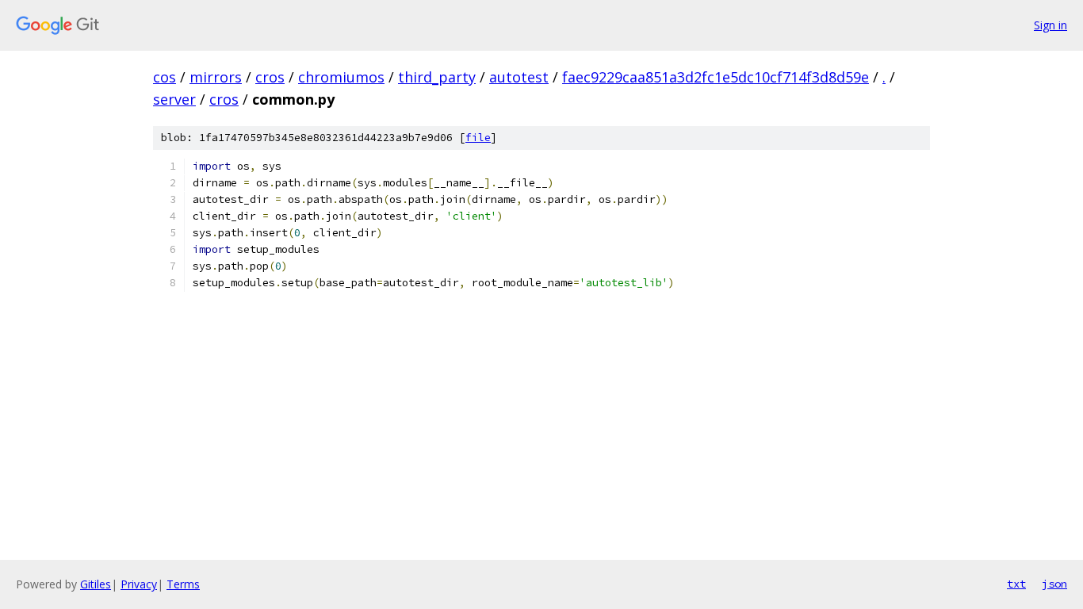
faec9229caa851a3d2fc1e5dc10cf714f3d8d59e (715, 76)
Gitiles (95, 584)
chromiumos (341, 76)
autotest (519, 76)
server (174, 99)
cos (164, 76)
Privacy (139, 584)
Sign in (1050, 25)
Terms (183, 584)
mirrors (215, 76)
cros (270, 76)
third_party (437, 76)
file (478, 137)
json (1054, 583)
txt (1016, 583)
